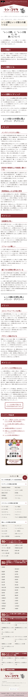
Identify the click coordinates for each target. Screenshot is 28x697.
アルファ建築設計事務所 (21, 517)
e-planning (17, 536)
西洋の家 (17, 553)
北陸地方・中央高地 (20, 587)
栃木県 (3, 582)
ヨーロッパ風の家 (6, 548)
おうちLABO (5, 509)
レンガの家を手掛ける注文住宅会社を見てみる (14, 405)
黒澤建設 (4, 495)
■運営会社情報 (10, 669)
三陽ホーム (4, 525)
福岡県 (3, 608)
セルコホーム (5, 512)
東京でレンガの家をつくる (21, 659)
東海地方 (4, 590)
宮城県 (16, 571)
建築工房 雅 (4, 492)
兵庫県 (16, 600)
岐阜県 (3, 595)
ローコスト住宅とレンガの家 (8, 647)
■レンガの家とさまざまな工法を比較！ (16, 619)
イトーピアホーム (19, 528)
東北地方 (17, 569)
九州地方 (17, 606)
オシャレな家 (5, 555)
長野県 (3, 592)
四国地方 (4, 606)
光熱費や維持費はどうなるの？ (13, 428)
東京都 (16, 584)
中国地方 (4, 603)
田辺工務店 (17, 487)
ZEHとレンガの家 (6, 623)
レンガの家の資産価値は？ (12, 435)
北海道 (3, 567)
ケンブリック (18, 525)
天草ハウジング (18, 533)
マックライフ (18, 509)
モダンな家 (4, 545)
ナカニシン (17, 514)
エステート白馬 (18, 490)
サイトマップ (13, 689)
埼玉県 (3, 584)
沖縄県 (16, 608)
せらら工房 (4, 531)
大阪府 (16, 598)
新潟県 (16, 590)
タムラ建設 (17, 506)
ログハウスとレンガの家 (21, 636)
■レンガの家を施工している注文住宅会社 (12, 479)
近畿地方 (4, 598)
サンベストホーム (6, 490)
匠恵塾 (16, 492)
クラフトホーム (18, 495)
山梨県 (16, 592)
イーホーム (4, 517)
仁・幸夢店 (17, 531)
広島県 (16, 603)
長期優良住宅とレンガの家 (21, 628)
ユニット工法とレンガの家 (21, 640)
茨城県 (3, 579)
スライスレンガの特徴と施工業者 (10, 503)
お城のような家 (18, 545)
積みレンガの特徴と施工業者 (9, 522)
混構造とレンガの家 (6, 643)
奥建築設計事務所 (6, 487)
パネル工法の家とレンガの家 (8, 637)
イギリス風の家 (5, 553)
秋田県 (3, 574)
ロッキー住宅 (5, 506)
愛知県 (16, 595)
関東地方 (17, 577)
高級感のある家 (18, 548)
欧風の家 (17, 550)
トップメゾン (18, 512)
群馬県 (16, 579)
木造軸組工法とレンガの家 (8, 628)
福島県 (3, 577)
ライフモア (4, 533)
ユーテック (4, 528)
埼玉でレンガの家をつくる (8, 659)
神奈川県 (4, 587)
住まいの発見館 (5, 536)
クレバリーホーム (6, 514)
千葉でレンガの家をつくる (8, 663)
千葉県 (16, 582)
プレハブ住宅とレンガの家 (8, 633)
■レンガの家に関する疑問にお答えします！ (16, 614)
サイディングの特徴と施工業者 (9, 484)
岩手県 (16, 574)
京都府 (3, 600)
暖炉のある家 (5, 550)
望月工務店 (4, 498)
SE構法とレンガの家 (20, 643)
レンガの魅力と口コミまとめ (14, 541)
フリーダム (17, 498)
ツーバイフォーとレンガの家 (21, 624)
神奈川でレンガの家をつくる (21, 663)
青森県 (3, 571)
